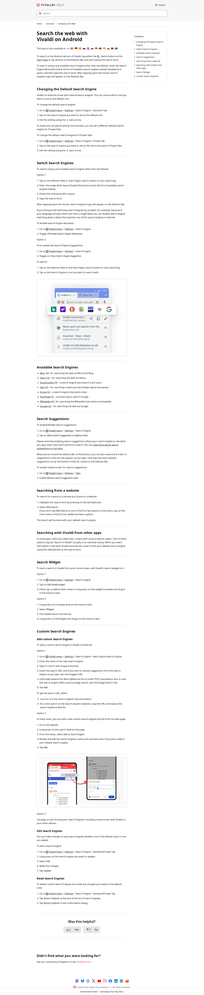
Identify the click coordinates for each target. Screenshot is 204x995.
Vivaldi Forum (83, 961)
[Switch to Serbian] (96, 48)
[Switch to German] (76, 48)
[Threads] (88, 981)
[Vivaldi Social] (77, 981)
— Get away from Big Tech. (102, 991)
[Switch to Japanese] (68, 48)
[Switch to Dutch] (88, 48)
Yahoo (43, 377)
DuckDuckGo (47, 382)
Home (39, 23)
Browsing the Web (67, 23)
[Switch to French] (72, 48)
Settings (69, 110)
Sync (43, 819)
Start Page (42, 59)
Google (44, 406)
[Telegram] (121, 981)
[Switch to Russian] (84, 48)
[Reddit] (126, 981)
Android (50, 23)
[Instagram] (104, 981)
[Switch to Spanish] (80, 48)
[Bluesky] (82, 981)
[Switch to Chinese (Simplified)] (100, 48)
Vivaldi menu (55, 110)
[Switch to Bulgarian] (92, 48)
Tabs (78, 473)
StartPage (45, 396)
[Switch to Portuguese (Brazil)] (116, 48)
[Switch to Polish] (108, 48)
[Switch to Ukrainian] (104, 48)
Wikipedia (45, 401)
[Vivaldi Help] (51, 5)
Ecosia (43, 392)
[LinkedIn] (115, 981)
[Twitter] (93, 981)
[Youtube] (99, 981)
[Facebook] (110, 981)
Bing (42, 373)
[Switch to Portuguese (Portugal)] (112, 48)
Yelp (42, 387)
